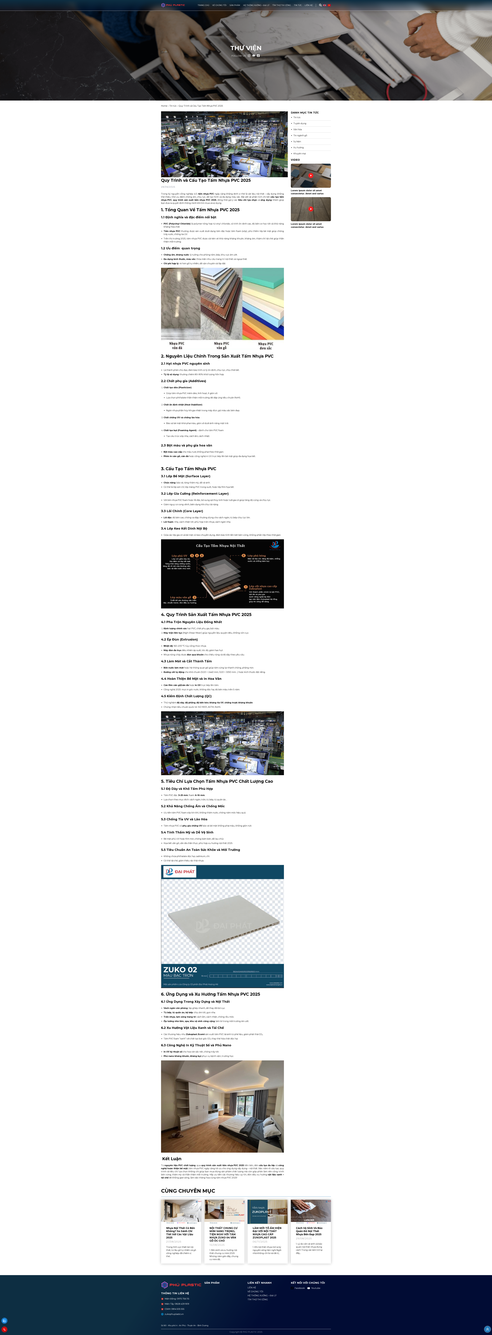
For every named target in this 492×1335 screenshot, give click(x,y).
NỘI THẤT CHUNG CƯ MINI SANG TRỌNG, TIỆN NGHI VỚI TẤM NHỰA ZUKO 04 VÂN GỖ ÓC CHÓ (223, 1234)
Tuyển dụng (299, 123)
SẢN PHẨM (235, 5)
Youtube (315, 1288)
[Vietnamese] (329, 5)
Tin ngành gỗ (300, 136)
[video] (311, 176)
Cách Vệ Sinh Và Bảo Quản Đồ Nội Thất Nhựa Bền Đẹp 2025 (309, 1231)
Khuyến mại (299, 154)
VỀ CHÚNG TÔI (219, 5)
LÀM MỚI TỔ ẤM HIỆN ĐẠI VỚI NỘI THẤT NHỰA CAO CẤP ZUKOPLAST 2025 (267, 1232)
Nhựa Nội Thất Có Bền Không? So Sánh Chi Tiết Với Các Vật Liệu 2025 (180, 1232)
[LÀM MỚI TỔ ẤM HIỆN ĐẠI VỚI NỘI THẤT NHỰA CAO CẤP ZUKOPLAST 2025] (268, 1212)
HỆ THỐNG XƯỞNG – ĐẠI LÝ (256, 5)
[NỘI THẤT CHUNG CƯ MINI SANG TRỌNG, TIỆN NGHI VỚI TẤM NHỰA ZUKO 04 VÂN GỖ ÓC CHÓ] (224, 1212)
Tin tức (298, 5)
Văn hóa (297, 130)
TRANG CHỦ (203, 5)
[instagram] (249, 55)
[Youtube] (258, 55)
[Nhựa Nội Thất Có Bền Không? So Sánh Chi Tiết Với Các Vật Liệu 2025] (181, 1212)
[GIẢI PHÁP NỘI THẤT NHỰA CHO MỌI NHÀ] (173, 6)
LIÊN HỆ (309, 5)
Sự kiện (297, 142)
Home (164, 106)
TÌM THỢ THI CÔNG (281, 5)
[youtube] (253, 55)
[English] (324, 5)
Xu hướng (298, 148)
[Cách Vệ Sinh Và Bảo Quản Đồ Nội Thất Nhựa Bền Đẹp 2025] (311, 1212)
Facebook (300, 1288)
